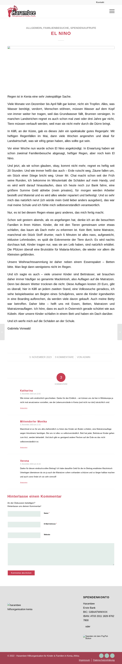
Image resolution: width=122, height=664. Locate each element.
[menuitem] (100, 2)
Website (47, 534)
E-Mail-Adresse (50, 524)
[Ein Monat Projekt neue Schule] (2, 332)
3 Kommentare (64, 357)
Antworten (23, 408)
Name (47, 513)
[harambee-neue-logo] (21, 11)
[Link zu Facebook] (107, 655)
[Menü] (110, 11)
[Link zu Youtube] (112, 655)
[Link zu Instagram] (101, 655)
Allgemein (34, 27)
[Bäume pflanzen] (119, 332)
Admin (86, 357)
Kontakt (100, 2)
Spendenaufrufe (83, 27)
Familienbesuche (56, 27)
